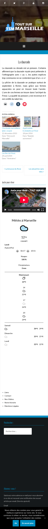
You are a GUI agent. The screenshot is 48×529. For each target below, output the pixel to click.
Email (6, 505)
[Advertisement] (21, 370)
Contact (8, 396)
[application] (24, 200)
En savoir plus (27, 523)
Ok (16, 523)
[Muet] (38, 210)
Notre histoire (10, 402)
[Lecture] (5, 210)
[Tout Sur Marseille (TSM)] (24, 24)
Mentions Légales (12, 406)
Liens (7, 392)
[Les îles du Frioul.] (11, 147)
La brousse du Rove (13, 169)
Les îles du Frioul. (8, 153)
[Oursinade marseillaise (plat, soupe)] (11, 121)
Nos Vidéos (9, 399)
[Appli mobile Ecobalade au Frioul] (32, 121)
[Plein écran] (42, 210)
